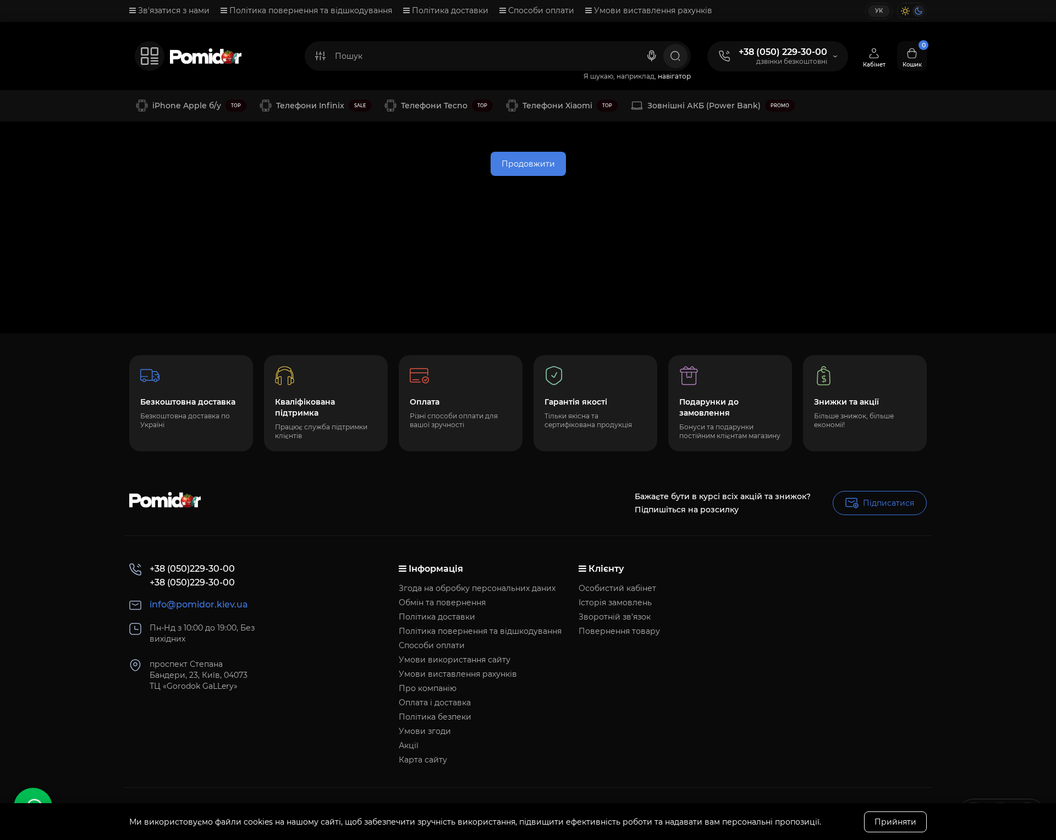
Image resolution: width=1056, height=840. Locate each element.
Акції (409, 745)
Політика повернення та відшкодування (309, 10)
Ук (879, 10)
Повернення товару (619, 631)
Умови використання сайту (454, 660)
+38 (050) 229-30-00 (783, 52)
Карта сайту (423, 760)
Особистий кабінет (617, 588)
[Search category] (320, 56)
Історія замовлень (615, 602)
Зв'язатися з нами (173, 10)
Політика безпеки (435, 717)
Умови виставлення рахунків (652, 10)
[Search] (652, 56)
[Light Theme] (905, 11)
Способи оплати (540, 10)
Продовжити (528, 164)
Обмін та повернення (442, 602)
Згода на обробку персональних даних (477, 588)
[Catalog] (149, 56)
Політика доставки (449, 10)
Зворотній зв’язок (615, 617)
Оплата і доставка (435, 703)
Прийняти (895, 822)
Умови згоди (425, 731)
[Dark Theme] (918, 11)
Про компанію (428, 688)
